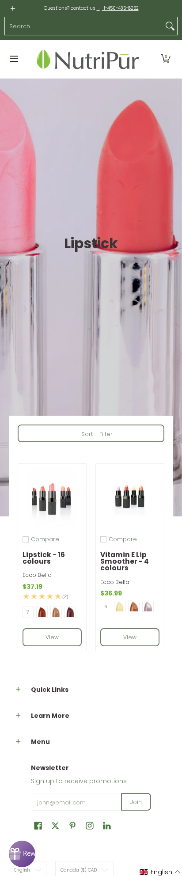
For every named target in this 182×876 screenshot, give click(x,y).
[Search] (170, 26)
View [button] (52, 637)
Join (136, 802)
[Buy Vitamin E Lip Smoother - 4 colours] (129, 497)
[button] (165, 59)
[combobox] (84, 26)
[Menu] (13, 59)
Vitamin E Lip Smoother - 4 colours (124, 561)
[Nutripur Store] (88, 59)
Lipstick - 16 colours (44, 558)
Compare (45, 539)
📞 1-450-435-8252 (118, 8)
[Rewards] (22, 854)
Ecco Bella (37, 575)
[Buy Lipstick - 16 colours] (52, 497)
